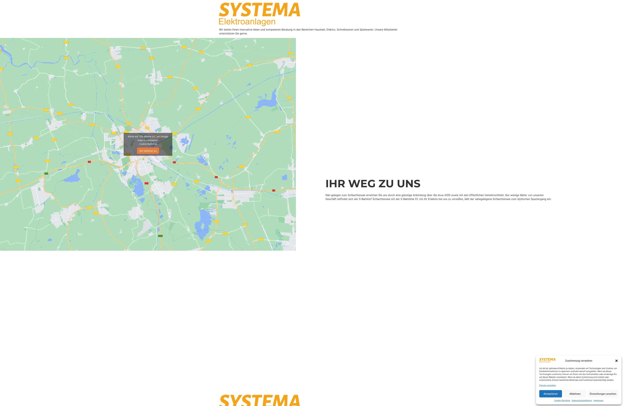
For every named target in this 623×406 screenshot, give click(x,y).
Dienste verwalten (547, 385)
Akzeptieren (551, 393)
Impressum (598, 400)
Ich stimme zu (148, 150)
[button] (616, 360)
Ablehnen (575, 393)
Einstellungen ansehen (603, 393)
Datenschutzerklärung (582, 400)
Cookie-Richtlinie (562, 400)
